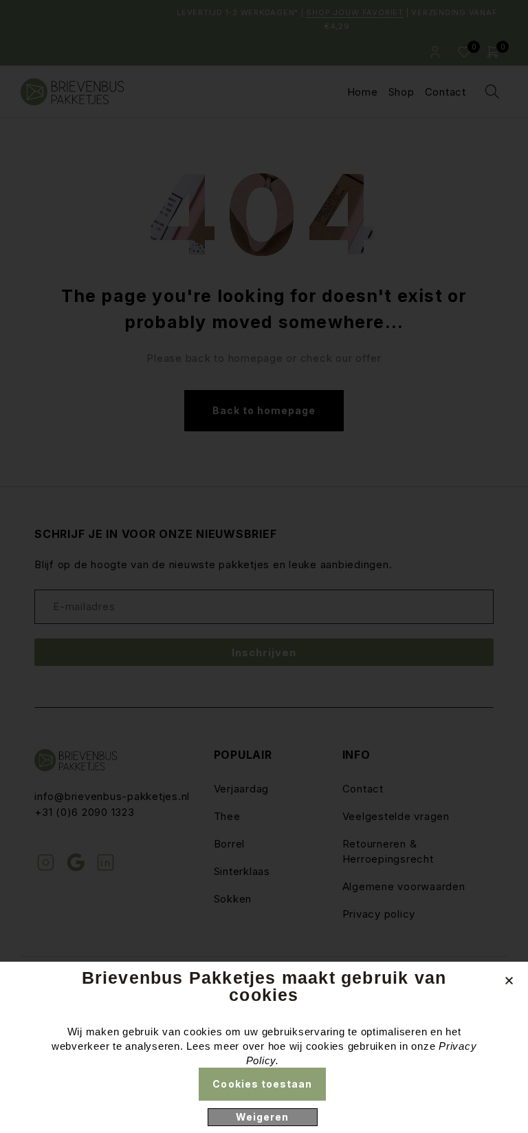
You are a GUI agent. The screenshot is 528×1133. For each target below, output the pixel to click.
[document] (264, 566)
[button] (509, 980)
